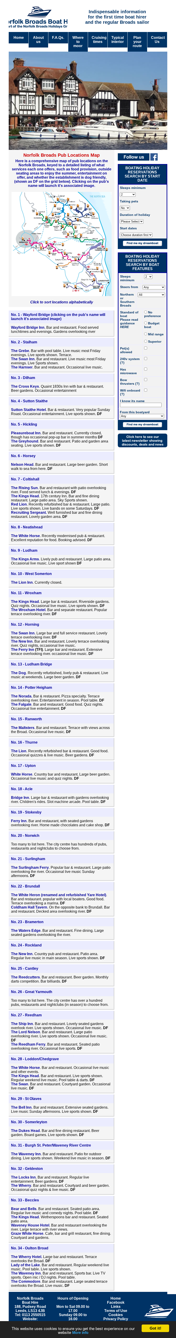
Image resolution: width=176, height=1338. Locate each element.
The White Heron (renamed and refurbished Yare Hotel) (58, 895)
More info (80, 1333)
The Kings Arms (25, 559)
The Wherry (21, 1185)
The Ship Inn (22, 1024)
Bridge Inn (20, 798)
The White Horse (25, 536)
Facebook (115, 1302)
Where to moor (78, 42)
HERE (124, 327)
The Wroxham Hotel (28, 610)
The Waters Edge (26, 931)
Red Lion (19, 504)
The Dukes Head (25, 1131)
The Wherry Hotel (26, 1257)
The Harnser (22, 367)
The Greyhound (24, 441)
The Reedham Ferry (28, 1044)
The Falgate (21, 704)
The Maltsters (22, 728)
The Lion (18, 751)
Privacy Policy (115, 1319)
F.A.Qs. (58, 38)
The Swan (19, 1084)
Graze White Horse (27, 1233)
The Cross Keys (25, 386)
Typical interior (117, 40)
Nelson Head (22, 464)
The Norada (21, 696)
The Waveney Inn (26, 1154)
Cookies (115, 1315)
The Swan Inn (23, 359)
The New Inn (22, 641)
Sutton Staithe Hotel (28, 410)
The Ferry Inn (23, 650)
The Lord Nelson (25, 1032)
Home (19, 38)
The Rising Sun (24, 488)
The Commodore (25, 1281)
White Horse (21, 774)
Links (116, 1307)
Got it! (155, 1328)
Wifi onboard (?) (130, 392)
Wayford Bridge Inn (27, 327)
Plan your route (137, 42)
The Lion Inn (22, 582)
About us (38, 40)
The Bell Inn (21, 1107)
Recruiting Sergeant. (29, 512)
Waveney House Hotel (30, 1225)
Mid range (155, 334)
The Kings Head (25, 496)
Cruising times (99, 40)
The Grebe (20, 351)
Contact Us (158, 40)
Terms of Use (115, 1311)
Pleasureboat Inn (26, 433)
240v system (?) (130, 360)
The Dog (18, 673)
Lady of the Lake (25, 1265)
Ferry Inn (19, 821)
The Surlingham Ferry (30, 867)
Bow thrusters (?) (130, 381)
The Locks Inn (23, 1177)
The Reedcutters (25, 977)
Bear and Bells (23, 1209)
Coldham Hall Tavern (29, 907)
